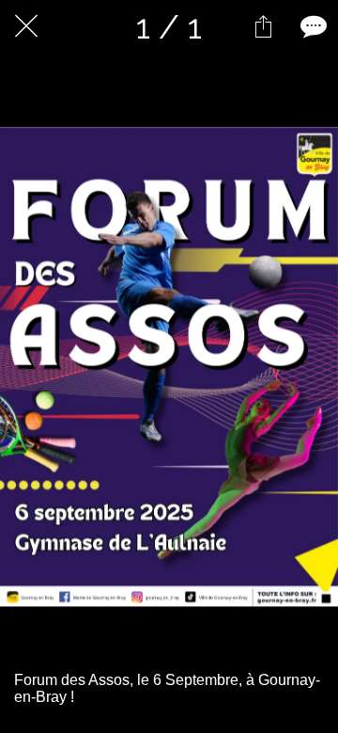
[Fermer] (26, 26)
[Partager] (262, 26)
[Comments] (311, 26)
